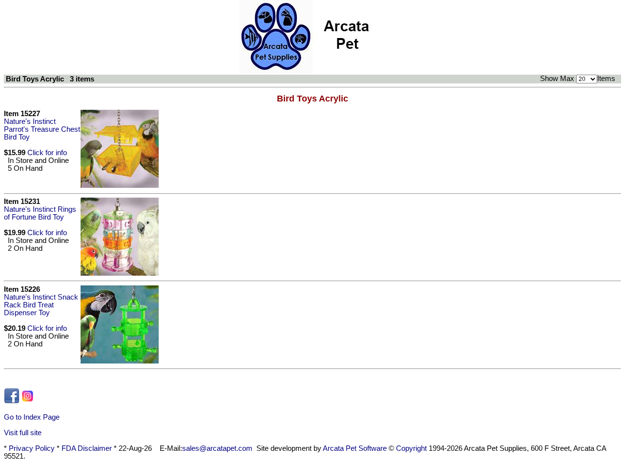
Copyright (411, 448)
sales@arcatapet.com (217, 448)
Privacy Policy (32, 448)
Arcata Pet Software (355, 448)
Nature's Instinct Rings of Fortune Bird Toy (40, 213)
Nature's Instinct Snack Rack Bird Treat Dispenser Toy (41, 305)
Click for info (47, 153)
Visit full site (23, 433)
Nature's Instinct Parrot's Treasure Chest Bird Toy (42, 129)
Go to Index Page (32, 417)
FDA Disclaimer (87, 448)
